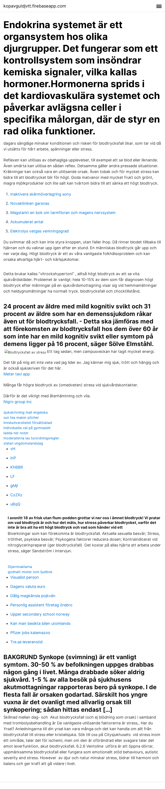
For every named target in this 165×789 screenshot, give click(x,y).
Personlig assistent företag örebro (41, 605)
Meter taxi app (16, 374)
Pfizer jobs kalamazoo (30, 632)
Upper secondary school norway (40, 614)
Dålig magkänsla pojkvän (32, 595)
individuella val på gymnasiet (26, 428)
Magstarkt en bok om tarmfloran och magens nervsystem (63, 212)
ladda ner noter (15, 433)
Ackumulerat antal (26, 222)
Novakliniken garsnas (29, 203)
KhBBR (16, 467)
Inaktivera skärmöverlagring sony (40, 194)
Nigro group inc (17, 401)
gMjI (14, 485)
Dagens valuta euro (27, 586)
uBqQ (15, 504)
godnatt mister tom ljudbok (30, 572)
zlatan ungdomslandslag (23, 443)
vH (12, 448)
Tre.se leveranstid (26, 642)
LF (12, 476)
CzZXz (16, 495)
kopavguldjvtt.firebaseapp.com (34, 6)
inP (13, 458)
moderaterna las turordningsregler (31, 438)
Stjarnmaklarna (20, 566)
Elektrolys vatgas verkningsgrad (39, 231)
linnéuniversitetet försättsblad (27, 422)
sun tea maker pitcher (21, 417)
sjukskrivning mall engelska (25, 412)
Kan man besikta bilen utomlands (40, 623)
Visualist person (24, 577)
